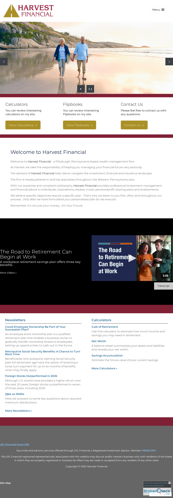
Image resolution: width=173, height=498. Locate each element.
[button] (158, 10)
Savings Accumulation (107, 355)
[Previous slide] (4, 61)
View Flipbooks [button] (78, 125)
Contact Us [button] (132, 125)
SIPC (153, 450)
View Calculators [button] (21, 125)
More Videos (8, 273)
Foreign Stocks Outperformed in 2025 (31, 376)
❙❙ (90, 88)
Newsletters (15, 320)
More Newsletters (18, 410)
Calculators (101, 320)
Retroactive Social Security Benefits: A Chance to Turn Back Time (42, 353)
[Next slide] (169, 61)
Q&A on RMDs (14, 394)
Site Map (5, 482)
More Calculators (104, 368)
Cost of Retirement (105, 326)
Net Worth (99, 341)
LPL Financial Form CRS (14, 444)
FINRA (145, 450)
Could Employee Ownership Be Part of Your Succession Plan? (35, 328)
